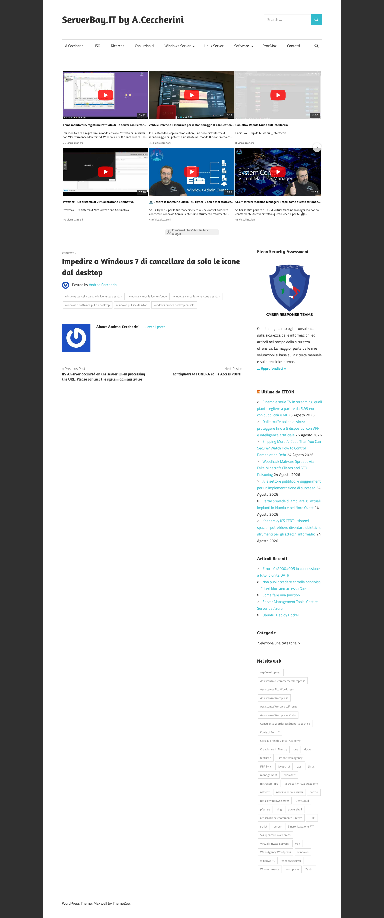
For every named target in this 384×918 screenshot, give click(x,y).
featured (265, 758)
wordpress (292, 869)
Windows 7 (69, 252)
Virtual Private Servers (274, 843)
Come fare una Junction (281, 595)
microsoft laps (269, 783)
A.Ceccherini (74, 46)
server (278, 826)
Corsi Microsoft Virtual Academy (280, 740)
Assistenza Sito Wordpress (277, 689)
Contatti (293, 46)
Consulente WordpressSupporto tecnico (285, 723)
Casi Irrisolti (144, 46)
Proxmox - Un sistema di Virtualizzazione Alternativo (98, 202)
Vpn (297, 843)
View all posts (154, 326)
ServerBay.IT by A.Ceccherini (123, 20)
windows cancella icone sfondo (147, 296)
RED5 (312, 818)
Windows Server (177, 46)
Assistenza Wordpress (274, 698)
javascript (284, 766)
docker (308, 749)
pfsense (265, 809)
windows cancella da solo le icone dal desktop (93, 296)
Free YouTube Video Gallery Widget (190, 232)
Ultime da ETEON (277, 392)
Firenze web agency (290, 758)
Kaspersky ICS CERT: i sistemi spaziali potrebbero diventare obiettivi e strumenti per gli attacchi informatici (289, 527)
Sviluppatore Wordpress (275, 835)
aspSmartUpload (270, 672)
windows (302, 852)
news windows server (289, 792)
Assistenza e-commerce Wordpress (282, 681)
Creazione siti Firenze (273, 749)
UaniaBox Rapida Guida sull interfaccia (261, 125)
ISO (97, 46)
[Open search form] (316, 45)
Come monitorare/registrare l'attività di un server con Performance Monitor (105, 125)
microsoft (290, 775)
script (263, 826)
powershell (295, 809)
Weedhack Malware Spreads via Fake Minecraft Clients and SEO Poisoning (285, 468)
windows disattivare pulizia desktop (87, 305)
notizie (314, 792)
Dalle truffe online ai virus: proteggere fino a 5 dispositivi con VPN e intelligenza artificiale (288, 428)
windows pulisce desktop (131, 305)
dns (296, 749)
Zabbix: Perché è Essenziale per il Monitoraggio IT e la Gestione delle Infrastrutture (191, 125)
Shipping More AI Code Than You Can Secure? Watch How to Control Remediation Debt (289, 448)
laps (299, 766)
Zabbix (309, 869)
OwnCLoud (302, 800)
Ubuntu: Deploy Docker (280, 615)
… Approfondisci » (271, 368)
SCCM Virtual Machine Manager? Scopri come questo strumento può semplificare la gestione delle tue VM (278, 202)
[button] (67, 147)
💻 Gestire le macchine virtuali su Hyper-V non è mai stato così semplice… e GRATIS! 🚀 (191, 202)
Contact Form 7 (270, 732)
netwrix (265, 792)
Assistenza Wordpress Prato (278, 715)
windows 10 (267, 860)
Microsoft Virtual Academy (301, 783)
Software (241, 46)
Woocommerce (269, 869)
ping (279, 809)
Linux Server (214, 46)
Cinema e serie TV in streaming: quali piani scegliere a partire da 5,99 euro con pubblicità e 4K (289, 408)
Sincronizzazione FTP (301, 826)
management (268, 775)
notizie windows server (274, 800)
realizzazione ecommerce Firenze (281, 818)
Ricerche (117, 46)
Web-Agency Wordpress (275, 852)
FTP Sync (266, 766)
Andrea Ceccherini (103, 285)
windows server (291, 860)
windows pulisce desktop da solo (174, 305)
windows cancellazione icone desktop (196, 296)
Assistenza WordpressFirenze (279, 706)
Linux (311, 766)
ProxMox (269, 46)
